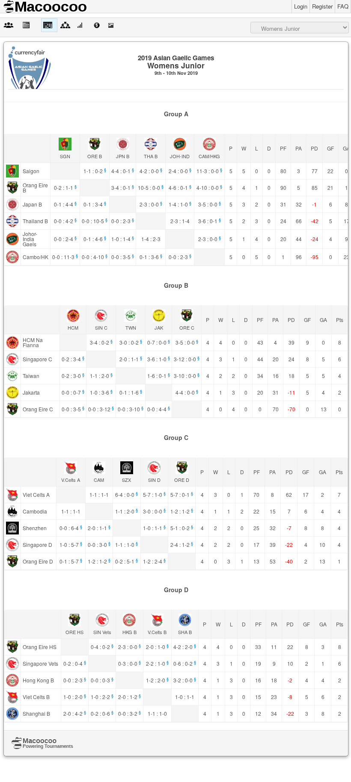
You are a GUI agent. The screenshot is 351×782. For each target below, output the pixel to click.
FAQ (342, 6)
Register (322, 6)
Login (300, 6)
